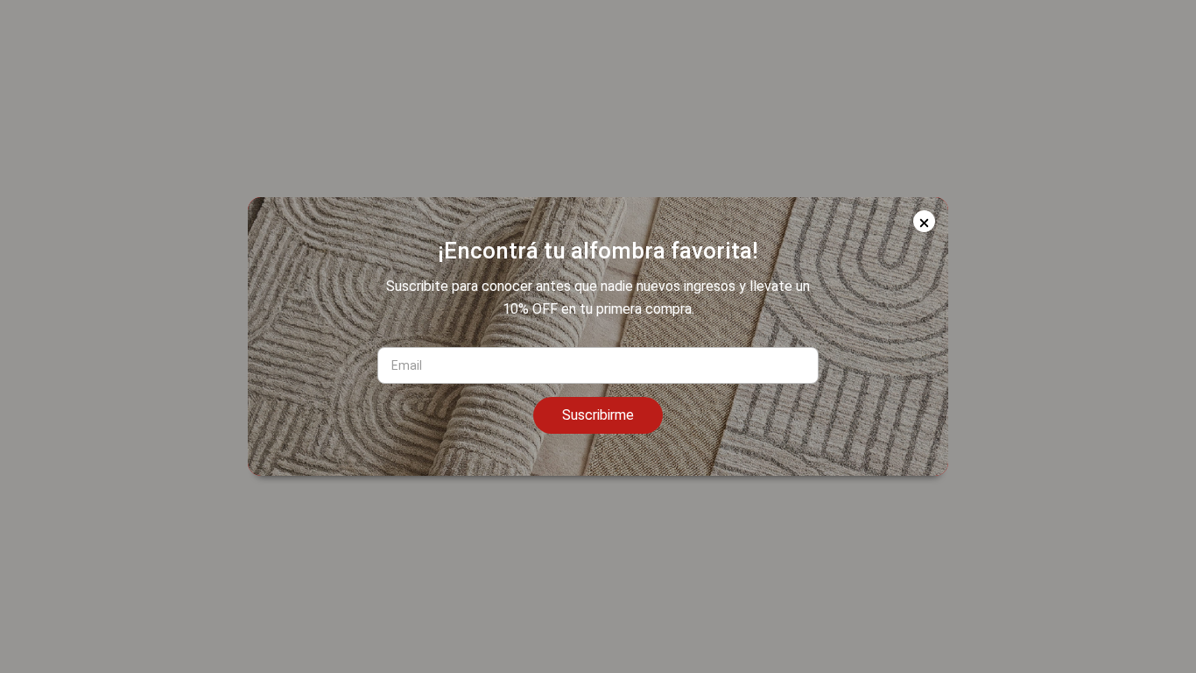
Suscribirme (598, 415)
